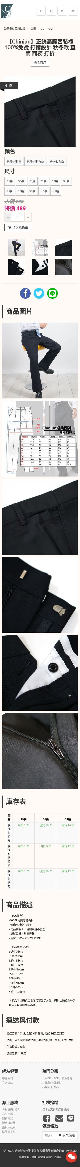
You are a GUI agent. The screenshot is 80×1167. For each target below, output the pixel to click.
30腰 (21, 181)
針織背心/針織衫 (52, 1082)
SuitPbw (47, 28)
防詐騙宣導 (9, 1132)
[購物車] (62, 11)
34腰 (66, 181)
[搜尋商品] (51, 11)
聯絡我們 (7, 1078)
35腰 (9, 191)
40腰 (44, 191)
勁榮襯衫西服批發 (14, 28)
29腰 (10, 181)
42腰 (56, 191)
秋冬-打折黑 (14, 161)
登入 (17, 1109)
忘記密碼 (7, 1114)
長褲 (33, 28)
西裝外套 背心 (50, 1087)
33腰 (55, 181)
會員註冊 (7, 1109)
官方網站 (7, 1082)
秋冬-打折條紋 (35, 161)
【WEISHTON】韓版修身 (57, 1078)
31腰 (32, 181)
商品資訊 (40, 63)
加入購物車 (20, 228)
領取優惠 (68, 1135)
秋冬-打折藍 (57, 161)
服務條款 (7, 1118)
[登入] (41, 11)
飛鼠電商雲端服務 (45, 1157)
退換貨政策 (9, 1127)
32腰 (43, 181)
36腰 (21, 191)
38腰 (32, 191)
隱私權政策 (9, 1123)
